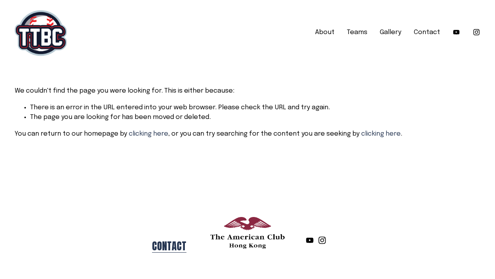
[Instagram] (476, 32)
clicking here (148, 134)
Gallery (390, 32)
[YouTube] (456, 32)
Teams (357, 32)
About (325, 32)
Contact (427, 32)
